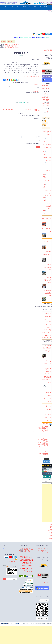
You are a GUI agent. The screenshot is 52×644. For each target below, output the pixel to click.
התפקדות (12, 6)
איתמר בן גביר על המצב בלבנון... (10, 45)
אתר (39, 140)
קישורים (34, 8)
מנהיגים (35, 6)
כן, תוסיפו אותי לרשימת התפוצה (32, 143)
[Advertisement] (26, 22)
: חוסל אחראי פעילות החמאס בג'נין (46, 218)
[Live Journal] (18, 80)
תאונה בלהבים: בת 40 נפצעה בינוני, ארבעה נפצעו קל (46, 170)
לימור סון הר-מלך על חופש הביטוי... (11, 46)
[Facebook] (4, 80)
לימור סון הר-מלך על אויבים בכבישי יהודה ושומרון (45, 105)
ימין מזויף (26, 37)
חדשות (24, 6)
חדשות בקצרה (11, 41)
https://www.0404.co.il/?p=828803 (29, 76)
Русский (6, 548)
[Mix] (11, 80)
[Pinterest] (7, 80)
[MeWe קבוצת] (37, 34)
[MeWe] (9, 80)
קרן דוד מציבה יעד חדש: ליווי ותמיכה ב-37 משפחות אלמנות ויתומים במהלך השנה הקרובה (46, 379)
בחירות (28, 8)
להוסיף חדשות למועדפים (12, 561)
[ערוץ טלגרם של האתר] (49, 34)
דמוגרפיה (38, 37)
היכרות (45, 6)
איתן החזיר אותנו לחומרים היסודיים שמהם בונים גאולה (47, 315)
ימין (30, 37)
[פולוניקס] (47, 479)
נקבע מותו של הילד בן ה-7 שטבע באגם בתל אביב (46, 230)
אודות (17, 8)
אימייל (38, 136)
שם (39, 133)
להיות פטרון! (46, 582)
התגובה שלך (37, 118)
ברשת (6, 6)
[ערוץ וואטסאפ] (41, 34)
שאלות (23, 8)
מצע (40, 6)
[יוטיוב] (43, 34)
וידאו (29, 6)
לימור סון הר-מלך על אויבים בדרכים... (11, 47)
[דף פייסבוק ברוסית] (51, 34)
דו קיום (21, 37)
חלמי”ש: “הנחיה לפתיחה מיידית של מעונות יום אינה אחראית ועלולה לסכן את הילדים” (47, 417)
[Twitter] (6, 80)
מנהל (19, 55)
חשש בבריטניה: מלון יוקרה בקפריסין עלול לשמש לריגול (47, 159)
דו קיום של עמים (36, 91)
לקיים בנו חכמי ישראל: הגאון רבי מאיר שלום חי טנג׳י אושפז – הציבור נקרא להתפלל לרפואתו (46, 349)
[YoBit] (47, 474)
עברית (6, 548)
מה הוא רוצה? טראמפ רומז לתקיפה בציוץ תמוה (46, 241)
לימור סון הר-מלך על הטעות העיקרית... (12, 44)
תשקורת (16, 37)
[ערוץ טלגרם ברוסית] (46, 34)
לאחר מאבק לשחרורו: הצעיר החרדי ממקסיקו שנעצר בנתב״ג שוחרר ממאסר (47, 408)
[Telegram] (17, 80)
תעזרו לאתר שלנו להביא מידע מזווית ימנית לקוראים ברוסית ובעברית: (42, 559)
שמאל (34, 37)
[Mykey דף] (34, 34)
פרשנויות (18, 6)
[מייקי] (16, 560)
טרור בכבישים (36, 84)
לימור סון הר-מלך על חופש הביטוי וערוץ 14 (45, 99)
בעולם (48, 37)
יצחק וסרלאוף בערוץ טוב (7, 109)
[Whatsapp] (13, 80)
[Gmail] (15, 80)
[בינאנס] (47, 466)
